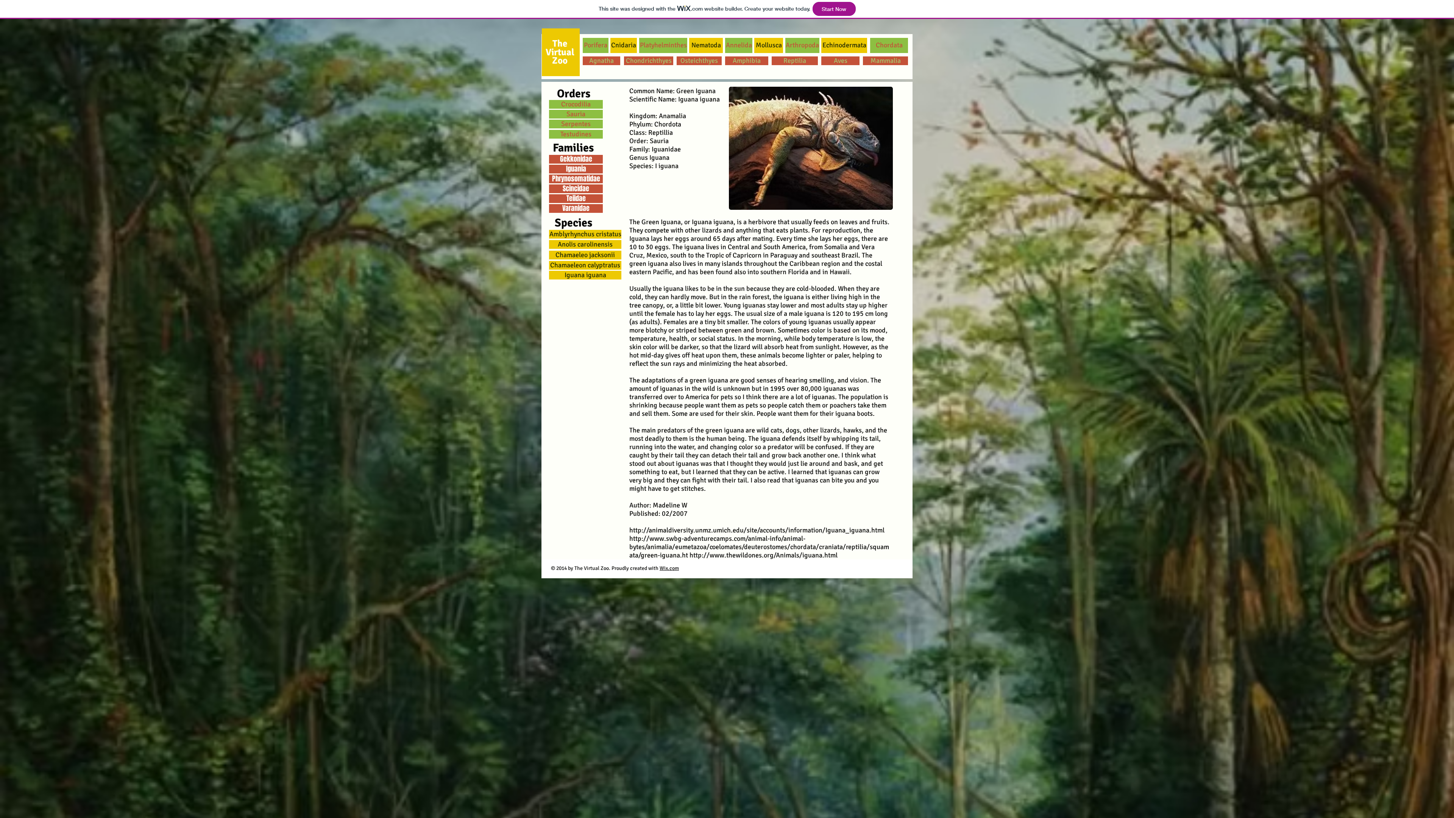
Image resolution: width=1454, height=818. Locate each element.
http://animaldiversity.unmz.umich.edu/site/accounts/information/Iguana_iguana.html (757, 530)
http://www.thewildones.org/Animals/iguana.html (764, 555)
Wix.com (669, 568)
